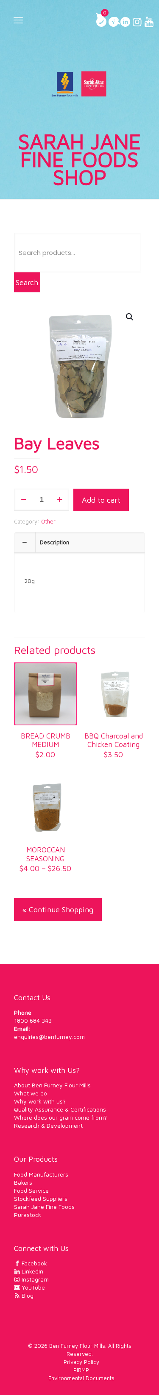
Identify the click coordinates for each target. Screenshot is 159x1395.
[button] (130, 316)
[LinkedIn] (125, 23)
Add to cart (101, 499)
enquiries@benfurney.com (49, 1036)
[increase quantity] (59, 500)
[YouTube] (149, 23)
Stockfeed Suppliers (40, 1198)
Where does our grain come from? (60, 1117)
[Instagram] (137, 23)
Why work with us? (40, 1101)
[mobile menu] (18, 20)
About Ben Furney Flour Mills (52, 1085)
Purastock (27, 1214)
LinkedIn (31, 1271)
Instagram (34, 1279)
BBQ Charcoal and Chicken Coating (113, 740)
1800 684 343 (33, 1020)
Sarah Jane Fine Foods (44, 1206)
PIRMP (81, 1370)
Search (27, 282)
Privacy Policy (81, 1361)
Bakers (23, 1182)
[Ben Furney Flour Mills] (79, 83)
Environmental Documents (81, 1378)
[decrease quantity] (23, 500)
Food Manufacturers (41, 1174)
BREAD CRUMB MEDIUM (45, 740)
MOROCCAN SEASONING (45, 854)
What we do (30, 1093)
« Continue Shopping (57, 909)
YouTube (32, 1287)
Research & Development (48, 1125)
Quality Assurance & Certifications (60, 1109)
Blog (26, 1295)
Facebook (33, 1263)
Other (48, 521)
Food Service (31, 1190)
